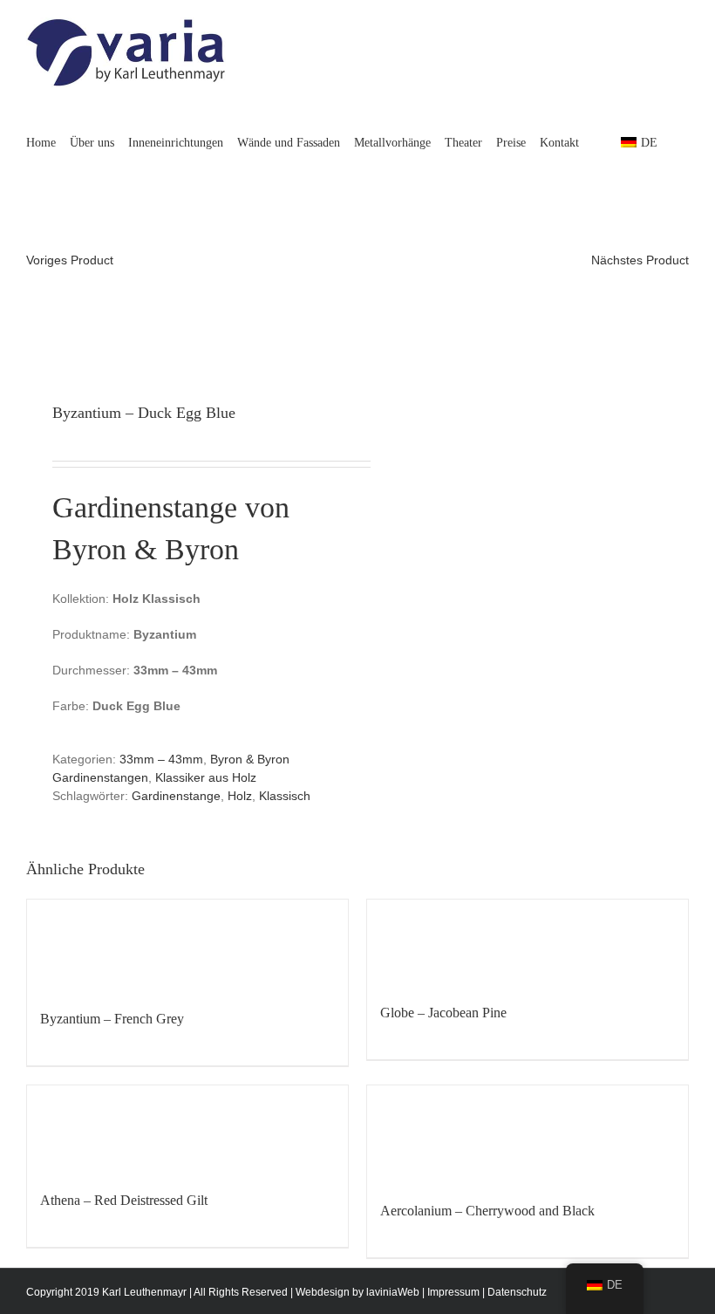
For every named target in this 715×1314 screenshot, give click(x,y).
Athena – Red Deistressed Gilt (124, 1200)
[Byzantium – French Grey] (187, 945)
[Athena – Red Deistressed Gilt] (187, 1129)
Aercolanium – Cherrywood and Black (487, 1210)
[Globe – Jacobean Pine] (527, 942)
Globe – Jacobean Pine (443, 1012)
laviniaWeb (392, 1292)
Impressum (453, 1292)
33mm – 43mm (161, 759)
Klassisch (284, 796)
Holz (240, 796)
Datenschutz (517, 1292)
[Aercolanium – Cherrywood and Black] (527, 1134)
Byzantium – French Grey (112, 1018)
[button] (31, 214)
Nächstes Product (640, 260)
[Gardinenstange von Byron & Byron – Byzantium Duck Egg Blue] (185, 314)
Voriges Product (69, 260)
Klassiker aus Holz (205, 777)
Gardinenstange (176, 796)
